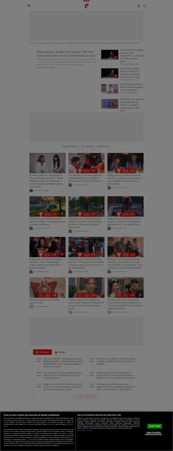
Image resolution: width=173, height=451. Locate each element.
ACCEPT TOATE (154, 426)
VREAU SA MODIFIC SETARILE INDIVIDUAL (153, 433)
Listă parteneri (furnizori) (85, 430)
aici (27, 439)
